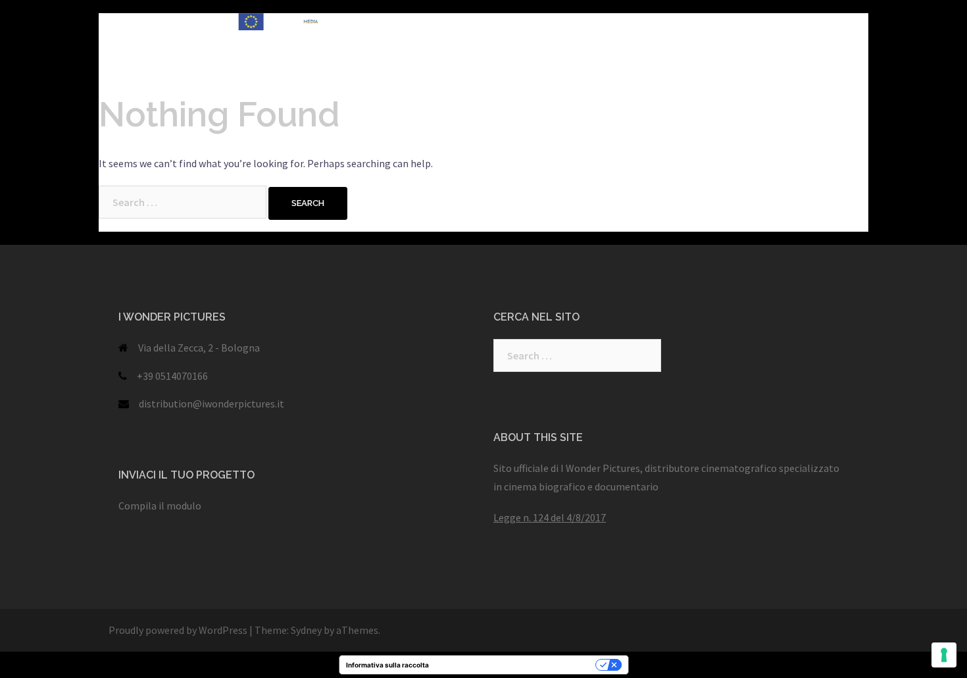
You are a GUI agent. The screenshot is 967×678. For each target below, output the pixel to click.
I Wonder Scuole (785, 22)
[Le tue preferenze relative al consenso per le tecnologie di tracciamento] (943, 654)
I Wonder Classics (691, 22)
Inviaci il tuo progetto (520, 38)
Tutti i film (442, 22)
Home (387, 22)
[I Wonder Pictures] (227, 29)
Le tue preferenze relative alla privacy (516, 665)
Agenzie (436, 38)
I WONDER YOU (599, 22)
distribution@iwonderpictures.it (211, 403)
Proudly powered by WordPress (178, 630)
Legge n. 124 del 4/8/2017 (549, 517)
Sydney (306, 630)
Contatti (604, 38)
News (386, 38)
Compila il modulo (159, 505)
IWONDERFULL (515, 22)
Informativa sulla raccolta (387, 665)
